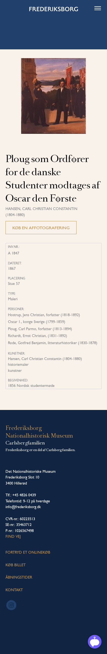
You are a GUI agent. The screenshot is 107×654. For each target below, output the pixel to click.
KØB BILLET (15, 565)
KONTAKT (14, 590)
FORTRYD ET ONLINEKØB (27, 552)
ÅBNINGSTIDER (18, 577)
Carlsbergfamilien (25, 443)
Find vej (13, 536)
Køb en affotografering (41, 227)
